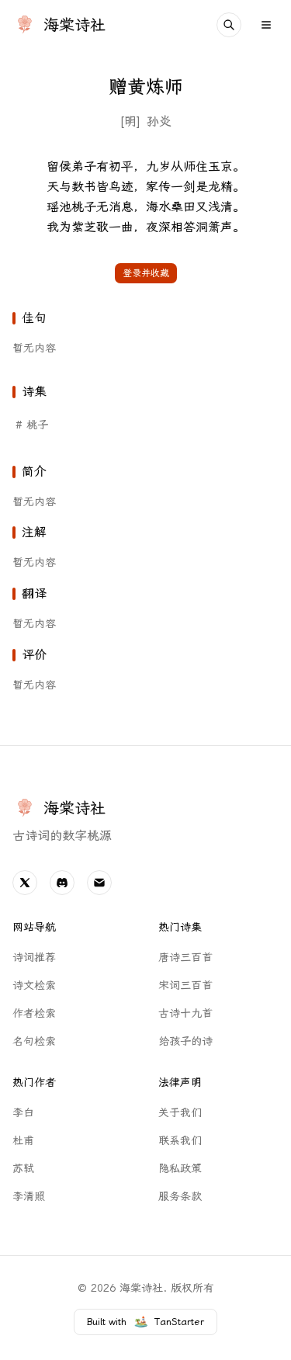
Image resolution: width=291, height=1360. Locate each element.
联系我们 (180, 1140)
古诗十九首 (185, 1013)
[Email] (99, 882)
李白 (23, 1112)
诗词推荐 (34, 957)
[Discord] (62, 882)
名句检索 (34, 1041)
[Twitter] (24, 882)
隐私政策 (180, 1168)
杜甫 (23, 1140)
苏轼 (23, 1168)
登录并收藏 (146, 273)
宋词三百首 (185, 985)
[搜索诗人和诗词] (229, 24)
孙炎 (159, 121)
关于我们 (180, 1112)
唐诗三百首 (185, 957)
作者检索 (34, 1013)
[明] (130, 121)
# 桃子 (32, 425)
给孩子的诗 (185, 1041)
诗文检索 (34, 985)
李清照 (28, 1196)
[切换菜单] (266, 24)
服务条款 (180, 1196)
